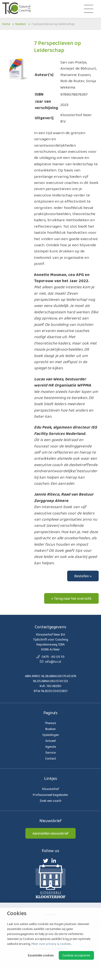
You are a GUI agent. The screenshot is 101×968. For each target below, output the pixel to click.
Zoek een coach (50, 800)
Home (6, 23)
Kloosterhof (50, 788)
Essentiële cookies (41, 955)
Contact (50, 758)
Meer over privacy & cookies (51, 943)
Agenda (50, 746)
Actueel (50, 740)
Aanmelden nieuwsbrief (50, 833)
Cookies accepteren (76, 955)
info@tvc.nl (52, 661)
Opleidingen (50, 734)
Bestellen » (83, 576)
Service (50, 752)
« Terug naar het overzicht (71, 598)
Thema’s (50, 723)
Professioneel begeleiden (50, 794)
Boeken (21, 23)
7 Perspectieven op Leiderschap (53, 23)
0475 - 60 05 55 (53, 656)
